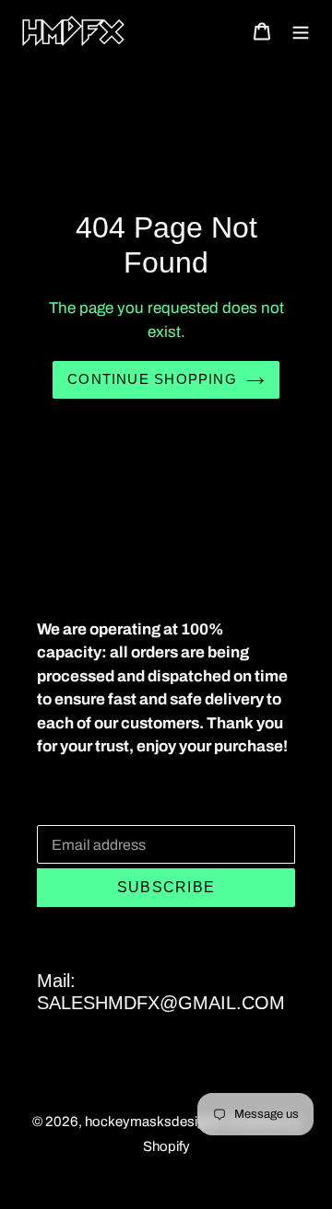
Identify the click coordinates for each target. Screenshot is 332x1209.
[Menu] (300, 30)
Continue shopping (152, 379)
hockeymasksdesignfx (154, 1121)
